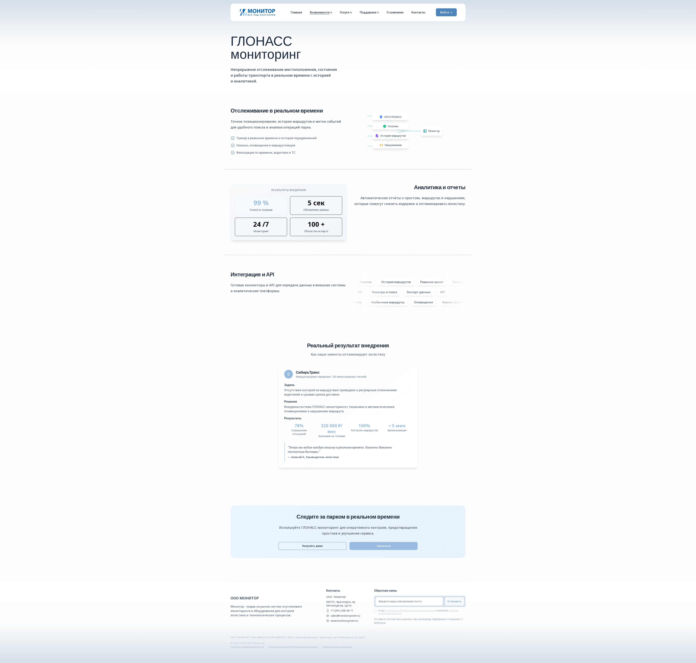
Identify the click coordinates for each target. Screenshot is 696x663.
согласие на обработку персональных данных (410, 610)
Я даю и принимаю (418, 612)
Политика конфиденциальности (247, 647)
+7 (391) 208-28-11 (342, 610)
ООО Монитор (245, 598)
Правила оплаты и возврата (337, 647)
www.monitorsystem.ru (344, 620)
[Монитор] (257, 12)
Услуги (344, 12)
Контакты (418, 12)
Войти (444, 12)
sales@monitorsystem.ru (345, 615)
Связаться (384, 546)
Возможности (320, 12)
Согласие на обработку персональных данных (293, 647)
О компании (395, 12)
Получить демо (312, 546)
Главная (296, 12)
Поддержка (368, 12)
